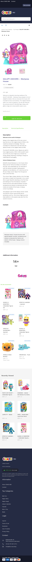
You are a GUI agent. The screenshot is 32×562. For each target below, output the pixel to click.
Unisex (8, 360)
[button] (29, 25)
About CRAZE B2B (6, 484)
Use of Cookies (6, 528)
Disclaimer (5, 526)
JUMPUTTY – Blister (7, 414)
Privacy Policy (5, 531)
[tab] (5, 128)
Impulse (4, 506)
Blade (3, 512)
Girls (24, 358)
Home (2, 29)
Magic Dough (5, 501)
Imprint (4, 520)
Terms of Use (5, 523)
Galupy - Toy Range (13, 29)
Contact (4, 487)
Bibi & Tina (5, 509)
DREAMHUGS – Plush (24, 354)
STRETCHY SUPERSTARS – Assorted (7, 330)
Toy (6, 29)
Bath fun (4, 496)
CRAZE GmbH (5, 463)
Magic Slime (5, 498)
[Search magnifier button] (29, 19)
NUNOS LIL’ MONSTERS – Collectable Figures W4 (23, 438)
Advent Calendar (6, 504)
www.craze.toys (6, 466)
